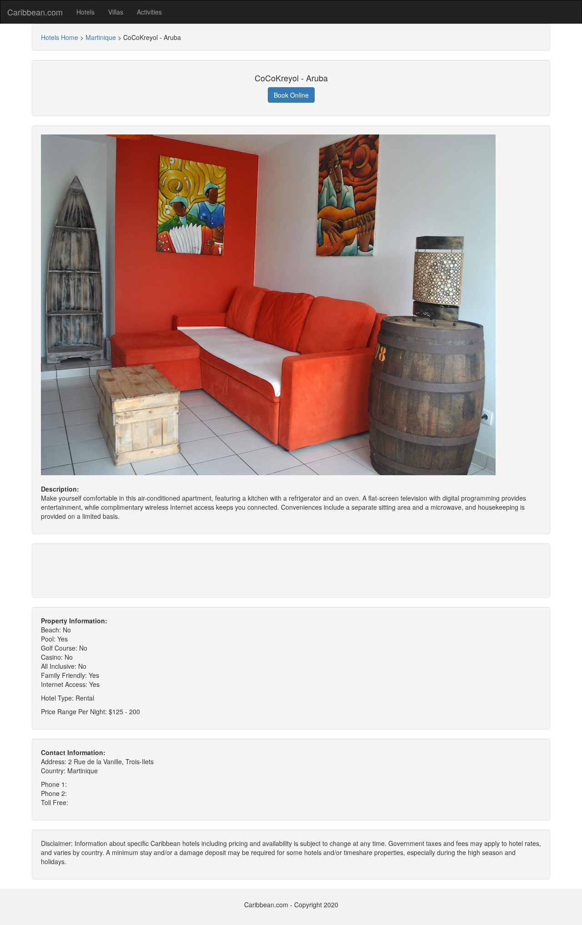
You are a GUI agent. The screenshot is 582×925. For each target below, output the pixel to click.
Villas (115, 11)
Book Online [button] (291, 94)
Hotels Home (59, 37)
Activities (149, 11)
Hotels (85, 11)
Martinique (100, 37)
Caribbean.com (35, 12)
